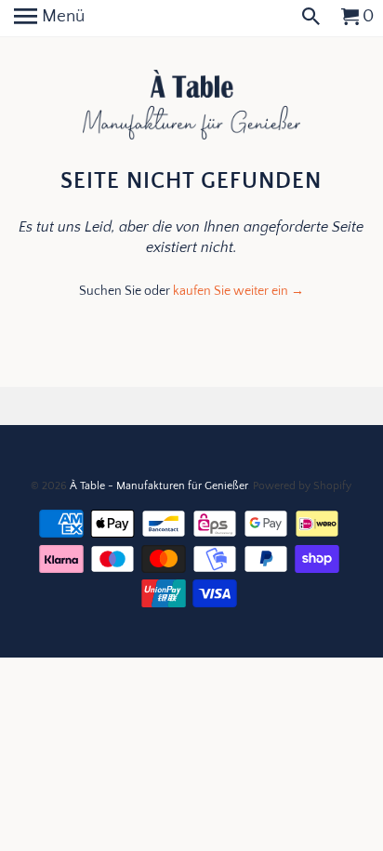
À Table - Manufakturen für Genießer (158, 486)
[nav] (49, 18)
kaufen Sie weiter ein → (238, 291)
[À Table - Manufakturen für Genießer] (192, 106)
